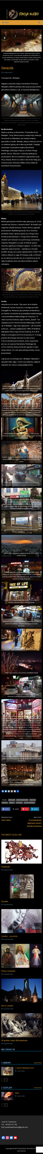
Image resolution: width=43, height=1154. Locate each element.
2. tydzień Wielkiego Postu (24, 1068)
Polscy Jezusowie (8, 971)
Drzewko (4, 901)
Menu (6, 23)
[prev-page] (2, 1079)
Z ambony (6, 1063)
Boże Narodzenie (22, 800)
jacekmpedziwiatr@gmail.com (16, 1127)
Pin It (26, 809)
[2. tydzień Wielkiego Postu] (7, 1068)
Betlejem (12, 800)
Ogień (17, 1093)
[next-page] (6, 1079)
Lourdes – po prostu (9, 936)
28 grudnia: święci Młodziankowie (14, 1040)
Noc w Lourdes (7, 1005)
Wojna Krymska (29, 803)
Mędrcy (12, 803)
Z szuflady (6, 1087)
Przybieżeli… (6, 867)
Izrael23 (5, 803)
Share (7, 809)
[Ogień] (7, 1093)
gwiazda (32, 800)
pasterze (19, 803)
